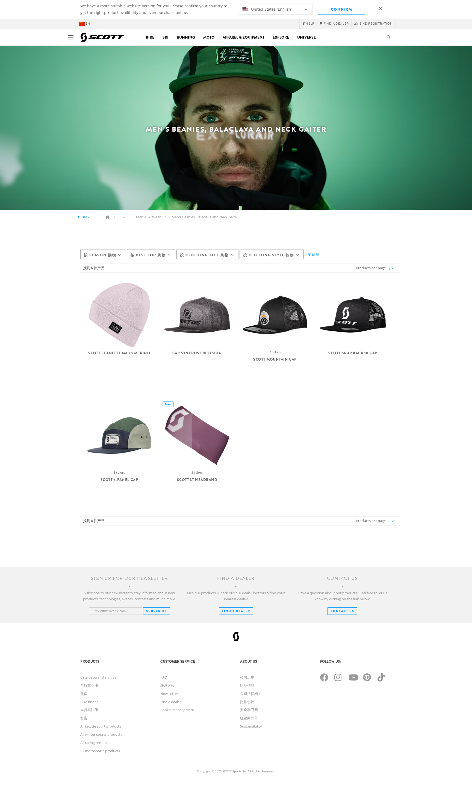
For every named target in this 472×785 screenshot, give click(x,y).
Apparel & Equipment (243, 37)
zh (88, 23)
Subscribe (156, 611)
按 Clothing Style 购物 (268, 255)
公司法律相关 (250, 693)
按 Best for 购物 (148, 255)
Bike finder (89, 701)
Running (186, 37)
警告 (83, 718)
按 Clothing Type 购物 (204, 255)
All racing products (95, 742)
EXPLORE (281, 37)
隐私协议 (247, 701)
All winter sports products (101, 734)
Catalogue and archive (98, 677)
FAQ (163, 677)
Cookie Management (177, 709)
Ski (166, 37)
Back (85, 217)
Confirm (341, 9)
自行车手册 (89, 685)
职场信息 (247, 685)
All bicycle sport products (100, 726)
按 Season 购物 (100, 255)
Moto (208, 37)
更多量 (313, 254)
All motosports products (100, 750)
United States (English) (271, 9)
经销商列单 (249, 718)
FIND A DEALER (236, 611)
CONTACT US (342, 611)
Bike (150, 37)
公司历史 (247, 677)
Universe (306, 37)
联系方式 (167, 685)
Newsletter (169, 693)
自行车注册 (89, 709)
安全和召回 (249, 709)
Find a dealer (170, 701)
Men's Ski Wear (148, 217)
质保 (83, 693)
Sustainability (251, 726)
